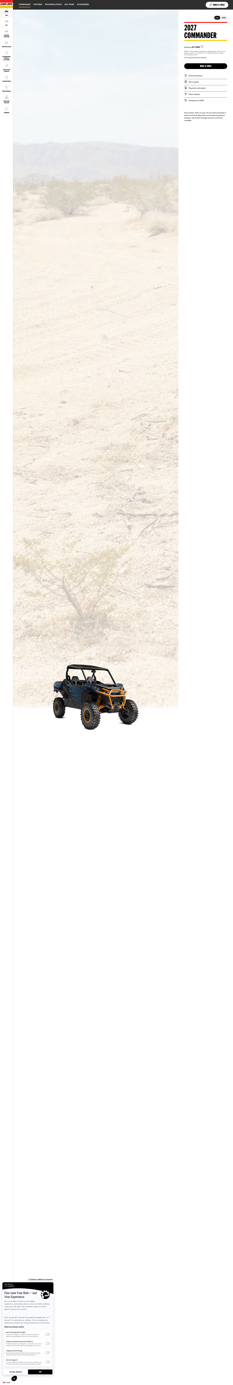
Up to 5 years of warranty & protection (195, 57)
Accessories (83, 4)
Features (37, 4)
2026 (224, 17)
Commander (24, 4)
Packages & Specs (53, 4)
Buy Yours (69, 4)
